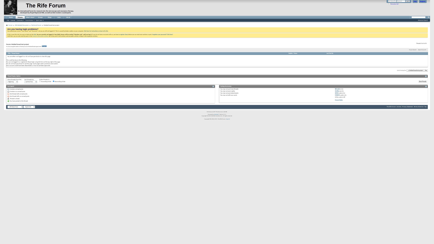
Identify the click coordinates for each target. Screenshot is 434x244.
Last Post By (330, 53)
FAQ (8, 20)
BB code (337, 89)
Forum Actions (29, 20)
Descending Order (59, 81)
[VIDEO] (337, 95)
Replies (291, 53)
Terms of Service (418, 106)
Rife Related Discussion (22, 25)
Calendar (12, 20)
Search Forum (421, 49)
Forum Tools (412, 49)
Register (423, 1)
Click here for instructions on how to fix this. (96, 31)
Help (415, 1)
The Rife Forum (391, 106)
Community (20, 20)
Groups (40, 17)
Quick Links (39, 20)
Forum (10, 25)
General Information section (40, 36)
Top (426, 70)
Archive (399, 106)
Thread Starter (16, 53)
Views (295, 53)
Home (11, 17)
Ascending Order (46, 81)
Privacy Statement (407, 106)
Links (59, 17)
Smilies (337, 91)
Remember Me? (394, 4)
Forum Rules (339, 100)
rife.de (68, 17)
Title (9, 53)
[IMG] (336, 93)
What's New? (30, 17)
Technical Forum (36, 25)
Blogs (50, 17)
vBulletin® (216, 114)
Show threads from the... (14, 79)
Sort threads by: (29, 79)
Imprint (228, 119)
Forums (20, 17)
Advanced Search (423, 20)
